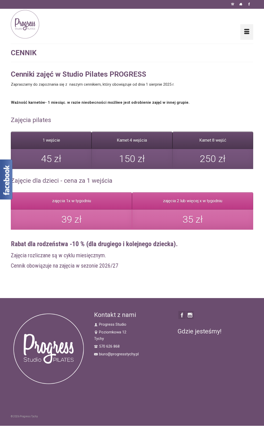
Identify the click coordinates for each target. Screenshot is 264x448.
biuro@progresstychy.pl (119, 354)
